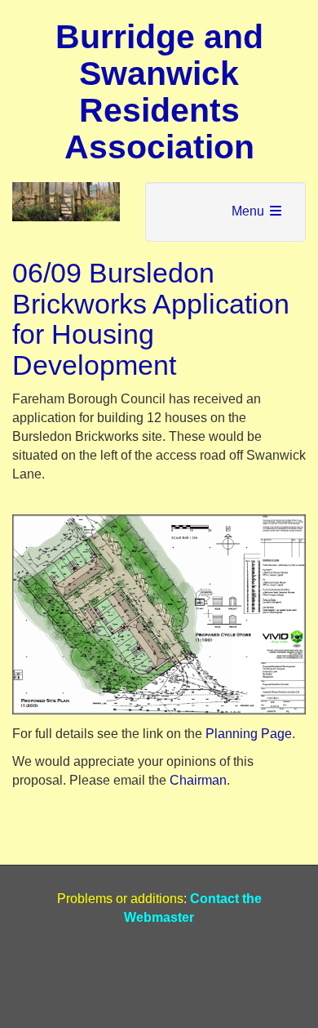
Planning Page (248, 734)
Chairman (198, 780)
